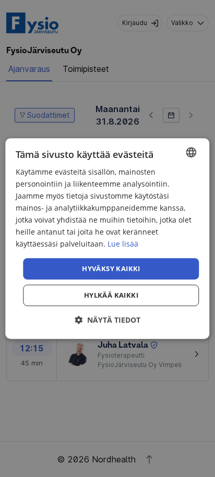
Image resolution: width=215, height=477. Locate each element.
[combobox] (191, 152)
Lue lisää (123, 244)
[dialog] (107, 238)
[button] (107, 320)
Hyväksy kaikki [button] (111, 268)
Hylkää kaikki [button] (111, 295)
